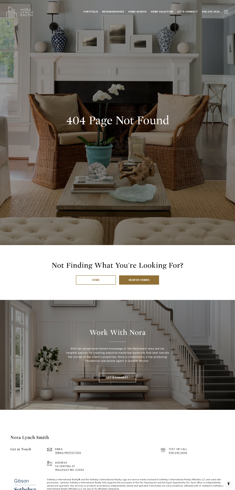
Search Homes (139, 280)
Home (96, 280)
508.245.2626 (178, 453)
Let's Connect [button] (117, 377)
